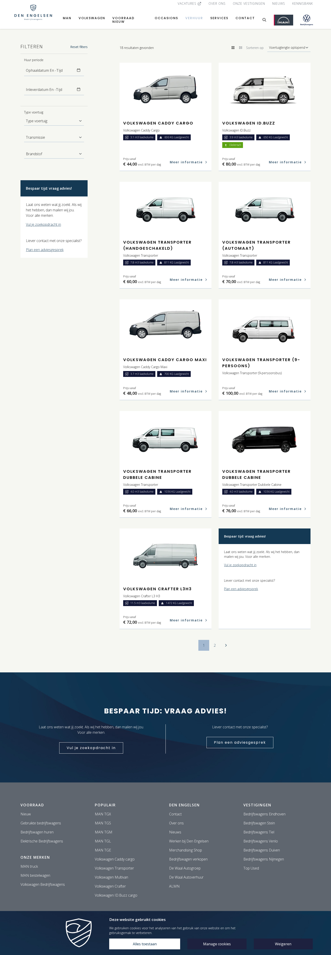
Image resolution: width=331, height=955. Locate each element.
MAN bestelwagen (35, 875)
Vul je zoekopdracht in (43, 224)
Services (219, 18)
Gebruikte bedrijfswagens (40, 823)
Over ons (217, 3)
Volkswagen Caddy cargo (115, 859)
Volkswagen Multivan (111, 877)
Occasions (166, 18)
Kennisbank (302, 3)
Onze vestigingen (249, 3)
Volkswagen (92, 18)
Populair (105, 805)
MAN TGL (103, 841)
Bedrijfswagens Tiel (258, 832)
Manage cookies (217, 943)
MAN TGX (103, 814)
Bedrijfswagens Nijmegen (263, 859)
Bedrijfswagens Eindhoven (264, 814)
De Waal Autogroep (185, 868)
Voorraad (32, 805)
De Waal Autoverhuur (186, 877)
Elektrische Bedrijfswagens (41, 841)
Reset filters (79, 47)
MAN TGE (103, 850)
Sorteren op (255, 48)
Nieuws (278, 3)
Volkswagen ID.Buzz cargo (116, 895)
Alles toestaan (145, 943)
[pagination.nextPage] (226, 645)
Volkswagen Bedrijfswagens (42, 884)
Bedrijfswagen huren (37, 832)
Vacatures (187, 3)
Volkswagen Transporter (114, 868)
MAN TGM (103, 832)
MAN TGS (103, 823)
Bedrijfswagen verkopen (188, 859)
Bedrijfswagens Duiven (261, 850)
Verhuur (194, 18)
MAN (67, 18)
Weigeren (283, 943)
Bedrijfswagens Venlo (260, 841)
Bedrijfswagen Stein (259, 823)
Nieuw (25, 814)
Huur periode (33, 60)
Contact (245, 18)
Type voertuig (33, 112)
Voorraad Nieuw (123, 20)
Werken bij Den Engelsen (189, 841)
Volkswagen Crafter (110, 886)
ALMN (174, 886)
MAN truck (29, 866)
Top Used (251, 868)
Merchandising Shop (185, 850)
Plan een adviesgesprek (44, 249)
